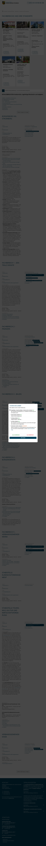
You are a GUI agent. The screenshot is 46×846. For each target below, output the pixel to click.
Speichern (23, 437)
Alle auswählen (16, 434)
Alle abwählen (30, 434)
